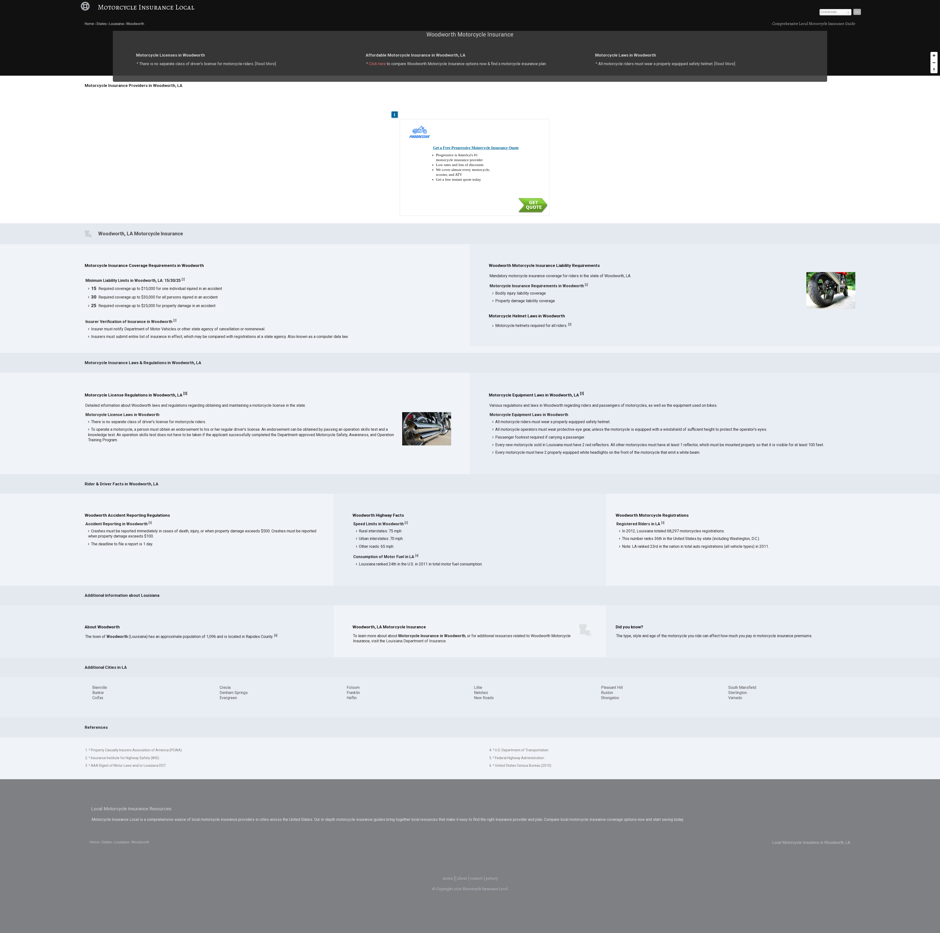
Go (857, 11)
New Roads (484, 697)
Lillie (478, 687)
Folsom (353, 687)
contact (476, 878)
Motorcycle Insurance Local (146, 7)
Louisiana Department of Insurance (416, 641)
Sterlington (737, 692)
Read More (265, 63)
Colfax (97, 697)
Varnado (735, 697)
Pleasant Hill (612, 687)
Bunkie (98, 692)
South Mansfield (742, 687)
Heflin (352, 697)
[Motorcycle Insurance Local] (88, 7)
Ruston (607, 692)
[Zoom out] (934, 62)
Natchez (481, 692)
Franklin (353, 692)
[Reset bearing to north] (934, 69)
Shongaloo (610, 697)
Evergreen (228, 697)
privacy (492, 878)
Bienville (99, 687)
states (448, 878)
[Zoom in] (934, 55)
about (462, 878)
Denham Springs (234, 692)
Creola (225, 687)
